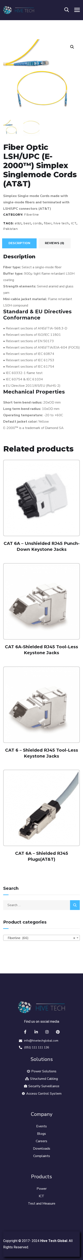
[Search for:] (41, 905)
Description (19, 243)
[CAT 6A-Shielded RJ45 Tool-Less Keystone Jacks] (41, 601)
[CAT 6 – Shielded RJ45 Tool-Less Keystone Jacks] (41, 705)
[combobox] (41, 938)
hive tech (61, 223)
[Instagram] (47, 1032)
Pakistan (10, 229)
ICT (74, 223)
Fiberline (31, 215)
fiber (48, 223)
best (27, 223)
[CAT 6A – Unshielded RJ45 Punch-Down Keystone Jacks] (41, 498)
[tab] (19, 243)
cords (37, 223)
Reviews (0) (54, 243)
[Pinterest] (58, 1032)
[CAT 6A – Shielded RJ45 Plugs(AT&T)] (41, 808)
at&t (18, 223)
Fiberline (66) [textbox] (40, 938)
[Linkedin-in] (36, 1032)
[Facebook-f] (25, 1032)
